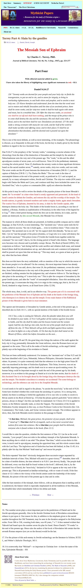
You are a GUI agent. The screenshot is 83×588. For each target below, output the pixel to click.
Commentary (73, 28)
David (27, 42)
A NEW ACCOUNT (41, 3)
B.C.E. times (15, 28)
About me (7, 32)
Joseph (32, 42)
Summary (17, 3)
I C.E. (24, 28)
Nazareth (62, 28)
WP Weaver (73, 585)
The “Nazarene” (10, 7)
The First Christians (27, 7)
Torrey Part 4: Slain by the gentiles (24, 38)
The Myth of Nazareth (59, 565)
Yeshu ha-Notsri (57, 3)
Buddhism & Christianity (46, 28)
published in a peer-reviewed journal (56, 573)
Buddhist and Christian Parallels (35, 565)
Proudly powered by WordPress (49, 585)
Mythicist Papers (17, 585)
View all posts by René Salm (25, 580)
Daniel (22, 42)
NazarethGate (19, 568)
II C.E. (31, 28)
